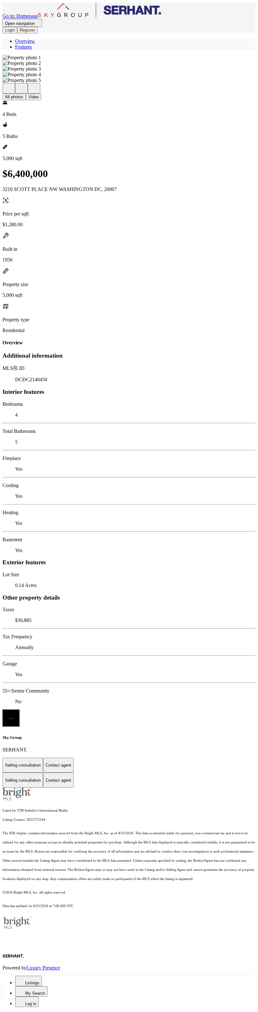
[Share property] (34, 88)
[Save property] (21, 88)
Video (33, 97)
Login (10, 30)
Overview (25, 41)
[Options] (9, 88)
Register (27, 30)
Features (23, 46)
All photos (14, 97)
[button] (129, 57)
